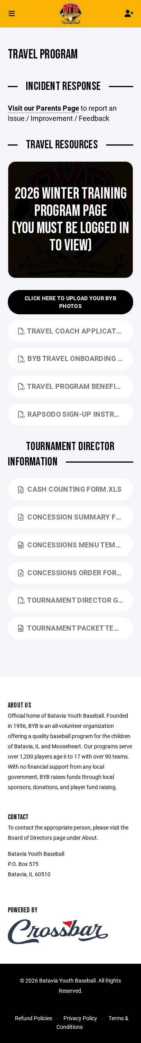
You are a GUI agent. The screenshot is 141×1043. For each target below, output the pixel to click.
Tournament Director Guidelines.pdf (80, 600)
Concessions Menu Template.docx (80, 544)
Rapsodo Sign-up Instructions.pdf (80, 414)
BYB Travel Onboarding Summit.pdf (80, 358)
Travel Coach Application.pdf (80, 331)
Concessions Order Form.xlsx (80, 572)
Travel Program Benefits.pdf (80, 386)
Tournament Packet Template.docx (80, 628)
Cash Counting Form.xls (74, 489)
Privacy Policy (80, 1018)
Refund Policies (33, 1018)
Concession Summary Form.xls (80, 517)
